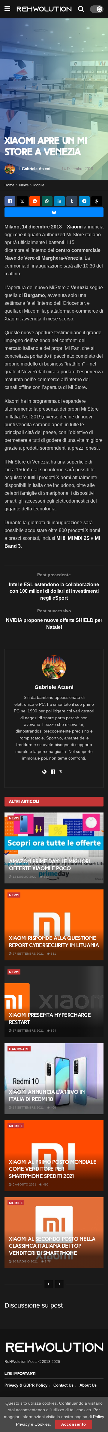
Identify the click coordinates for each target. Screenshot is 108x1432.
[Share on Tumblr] (71, 201)
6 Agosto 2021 (24, 1184)
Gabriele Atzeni (36, 169)
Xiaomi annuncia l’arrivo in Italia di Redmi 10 (47, 1095)
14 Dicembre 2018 (77, 169)
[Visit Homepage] (44, 9)
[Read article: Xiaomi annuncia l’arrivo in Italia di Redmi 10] (54, 1078)
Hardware (19, 1049)
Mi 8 (60, 538)
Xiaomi (75, 226)
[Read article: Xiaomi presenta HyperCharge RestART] (54, 1001)
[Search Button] (81, 9)
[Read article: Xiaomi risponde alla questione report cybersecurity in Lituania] (54, 924)
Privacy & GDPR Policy (25, 1385)
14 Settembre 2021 (28, 1107)
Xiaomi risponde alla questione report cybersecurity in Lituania (54, 941)
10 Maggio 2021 (25, 1261)
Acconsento (73, 1424)
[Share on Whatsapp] (47, 201)
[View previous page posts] (48, 1284)
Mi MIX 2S (79, 538)
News (23, 185)
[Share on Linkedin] (59, 201)
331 (53, 953)
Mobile (38, 185)
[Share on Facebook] (9, 201)
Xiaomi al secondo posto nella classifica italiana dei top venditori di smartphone (52, 1246)
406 (53, 1107)
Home (9, 185)
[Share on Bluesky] (54, 212)
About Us (88, 1385)
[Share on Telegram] (84, 201)
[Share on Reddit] (34, 201)
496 (45, 1184)
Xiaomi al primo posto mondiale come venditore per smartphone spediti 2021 (52, 1169)
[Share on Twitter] (22, 201)
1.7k (47, 1261)
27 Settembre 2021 (28, 953)
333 (46, 876)
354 (53, 1030)
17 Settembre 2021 (28, 1030)
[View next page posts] (59, 1284)
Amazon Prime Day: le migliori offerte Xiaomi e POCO (49, 865)
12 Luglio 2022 (24, 876)
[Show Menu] (7, 9)
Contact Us (63, 1385)
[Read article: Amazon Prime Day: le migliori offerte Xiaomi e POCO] (54, 847)
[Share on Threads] (96, 201)
